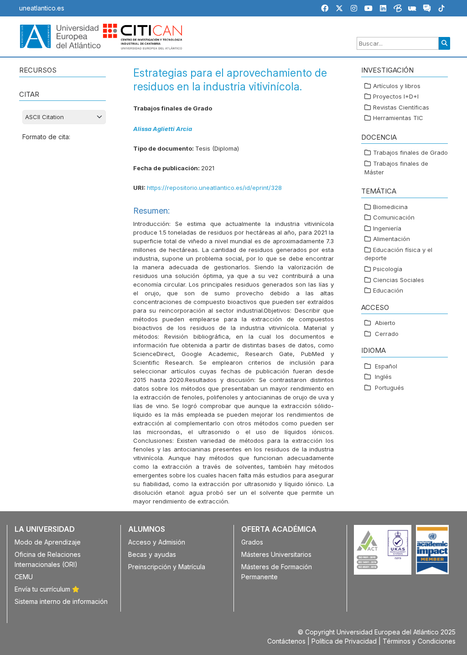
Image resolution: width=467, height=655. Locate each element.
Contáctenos (286, 641)
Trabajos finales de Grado (410, 152)
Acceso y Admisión (156, 542)
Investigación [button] (387, 70)
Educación (388, 290)
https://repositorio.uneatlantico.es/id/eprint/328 (214, 187)
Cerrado (387, 333)
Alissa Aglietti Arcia (162, 128)
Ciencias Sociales (398, 279)
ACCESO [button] (375, 307)
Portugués (389, 387)
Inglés (383, 376)
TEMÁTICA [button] (378, 191)
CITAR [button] (29, 94)
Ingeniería (387, 228)
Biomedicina (390, 206)
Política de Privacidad (344, 641)
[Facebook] (324, 8)
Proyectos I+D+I (396, 96)
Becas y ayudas (152, 554)
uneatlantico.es (41, 8)
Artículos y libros (396, 85)
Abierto (385, 322)
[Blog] (398, 9)
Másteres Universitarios (276, 554)
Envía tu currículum (43, 589)
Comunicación (394, 217)
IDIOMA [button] (373, 350)
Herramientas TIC (398, 117)
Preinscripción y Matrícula (166, 567)
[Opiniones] (427, 9)
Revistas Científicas (401, 107)
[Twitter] (339, 8)
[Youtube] (368, 8)
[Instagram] (354, 8)
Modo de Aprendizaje (48, 542)
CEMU (24, 577)
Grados (252, 542)
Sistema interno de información (61, 601)
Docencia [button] (379, 137)
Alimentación (391, 238)
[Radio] (412, 9)
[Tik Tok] (441, 9)
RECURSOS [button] (38, 70)
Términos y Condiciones (419, 641)
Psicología (387, 268)
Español (386, 366)
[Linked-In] (383, 8)
